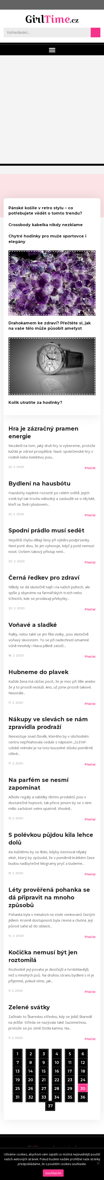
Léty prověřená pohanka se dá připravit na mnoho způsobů (49, 897)
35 (69, 1096)
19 (17, 1078)
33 (43, 1096)
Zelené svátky (29, 1007)
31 (17, 1096)
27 (43, 1087)
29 (69, 1087)
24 (83, 1078)
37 (50, 1104)
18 (83, 1070)
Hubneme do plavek (38, 672)
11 (70, 1061)
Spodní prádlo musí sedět (46, 530)
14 (30, 1070)
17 (69, 1070)
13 (17, 1070)
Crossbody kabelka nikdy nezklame (45, 225)
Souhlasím (53, 1173)
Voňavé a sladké (32, 625)
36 (82, 1096)
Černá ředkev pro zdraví (43, 577)
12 (83, 1061)
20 (30, 1078)
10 (56, 1061)
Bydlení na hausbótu (39, 483)
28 (56, 1087)
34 (56, 1096)
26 (30, 1087)
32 (30, 1096)
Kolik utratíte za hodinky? (35, 402)
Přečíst (90, 468)
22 (56, 1078)
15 (43, 1070)
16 (56, 1070)
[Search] (95, 32)
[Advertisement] (52, 109)
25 (17, 1087)
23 (69, 1078)
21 (43, 1078)
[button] (52, 50)
